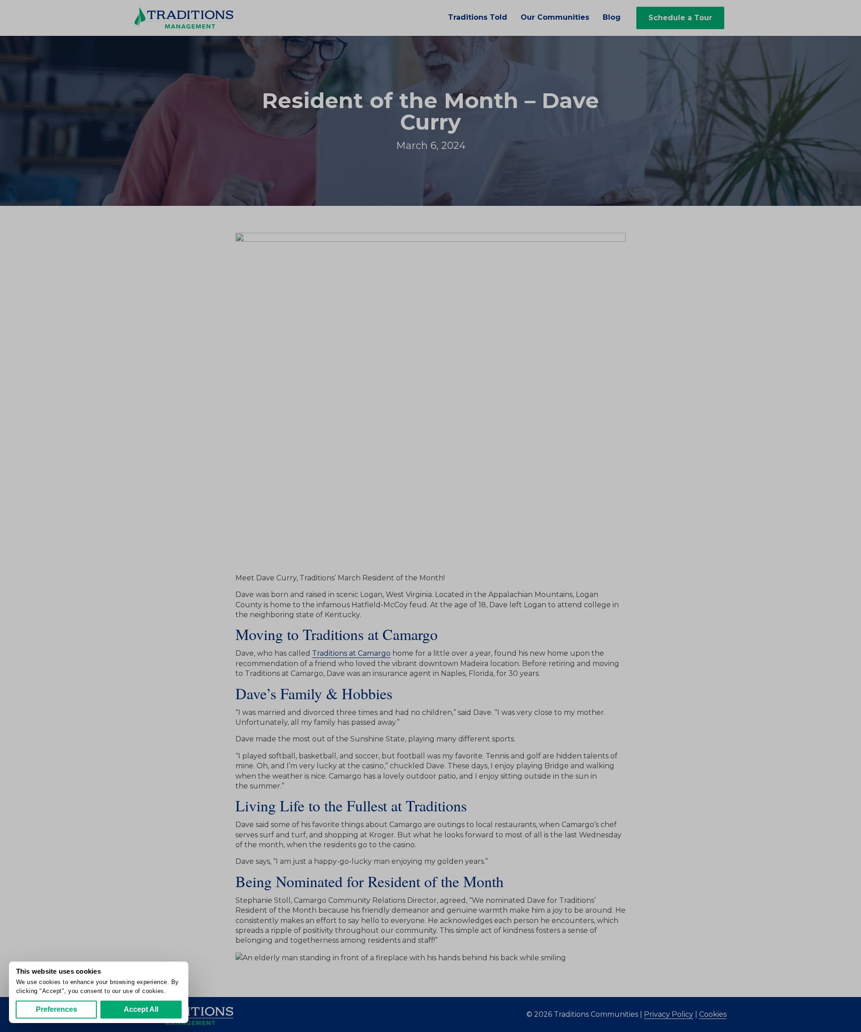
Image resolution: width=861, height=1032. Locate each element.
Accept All (141, 1009)
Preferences (56, 1009)
